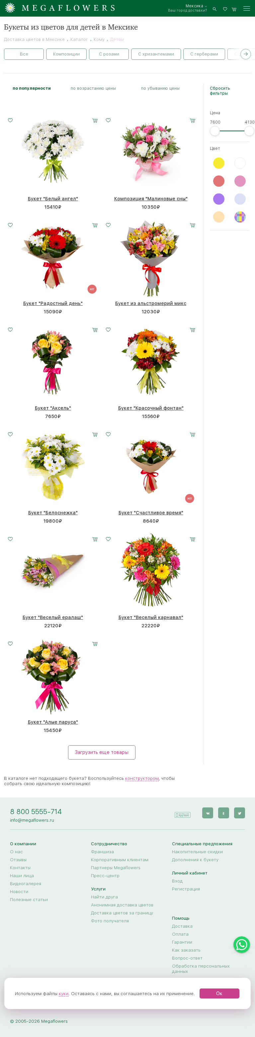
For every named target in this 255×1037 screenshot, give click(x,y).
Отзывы (18, 859)
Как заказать (186, 950)
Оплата (180, 934)
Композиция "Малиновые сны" (151, 198)
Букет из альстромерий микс (150, 303)
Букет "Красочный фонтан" (151, 408)
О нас (16, 851)
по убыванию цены (160, 88)
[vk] (207, 812)
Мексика (194, 6)
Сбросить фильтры (220, 91)
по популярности (32, 88)
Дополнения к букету (195, 859)
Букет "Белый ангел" (53, 198)
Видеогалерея (25, 883)
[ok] (223, 812)
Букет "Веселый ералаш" (53, 617)
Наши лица (22, 875)
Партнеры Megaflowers (115, 867)
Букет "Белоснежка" (53, 512)
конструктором (142, 778)
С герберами (204, 54)
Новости (19, 891)
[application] (182, 812)
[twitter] (239, 812)
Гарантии (182, 942)
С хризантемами (156, 54)
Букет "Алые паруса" (53, 722)
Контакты (20, 867)
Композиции (66, 54)
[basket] (234, 8)
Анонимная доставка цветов (122, 904)
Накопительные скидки (197, 851)
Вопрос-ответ (187, 958)
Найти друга (104, 896)
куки (63, 993)
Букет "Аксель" (53, 408)
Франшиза (102, 851)
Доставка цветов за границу (122, 912)
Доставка (182, 926)
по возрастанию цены (93, 88)
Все (24, 54)
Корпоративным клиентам (119, 859)
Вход (177, 880)
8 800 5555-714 (36, 811)
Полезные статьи (29, 899)
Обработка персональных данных (201, 968)
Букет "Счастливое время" (151, 512)
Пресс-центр (105, 875)
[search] (214, 8)
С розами (109, 54)
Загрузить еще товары (101, 752)
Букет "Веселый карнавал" (151, 617)
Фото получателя (110, 920)
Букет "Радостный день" (53, 303)
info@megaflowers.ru (32, 820)
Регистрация (186, 888)
